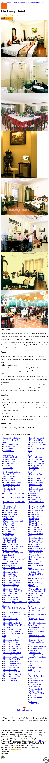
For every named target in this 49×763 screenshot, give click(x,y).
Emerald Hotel (8, 531)
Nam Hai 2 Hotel (35, 529)
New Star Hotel (35, 540)
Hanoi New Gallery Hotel (13, 657)
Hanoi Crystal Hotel (10, 597)
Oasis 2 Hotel (34, 546)
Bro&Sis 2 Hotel (9, 480)
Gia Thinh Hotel (9, 542)
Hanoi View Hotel (36, 459)
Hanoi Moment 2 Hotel (12, 648)
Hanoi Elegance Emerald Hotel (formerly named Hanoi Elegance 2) (14, 604)
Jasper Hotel (34, 493)
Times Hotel (33, 651)
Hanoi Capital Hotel (10, 587)
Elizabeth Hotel (9, 529)
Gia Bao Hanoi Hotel (11, 540)
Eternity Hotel (8, 536)
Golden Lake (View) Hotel (13, 546)
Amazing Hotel (9, 446)
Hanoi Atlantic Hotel (11, 578)
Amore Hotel (8, 449)
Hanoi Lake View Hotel (12, 631)
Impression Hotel (35, 485)
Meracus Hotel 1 (35, 523)
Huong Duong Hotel (37, 478)
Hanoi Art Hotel (9, 574)
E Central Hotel (9, 525)
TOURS (16, 2)
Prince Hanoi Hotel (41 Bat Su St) (36, 571)
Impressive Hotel (35, 487)
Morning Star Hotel (36, 527)
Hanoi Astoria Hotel (10, 576)
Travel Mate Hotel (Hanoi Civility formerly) (35, 663)
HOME (3, 2)
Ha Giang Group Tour (24, 710)
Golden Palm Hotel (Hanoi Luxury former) (13, 554)
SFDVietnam (16, 749)
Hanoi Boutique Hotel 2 (12, 583)
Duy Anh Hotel (9, 523)
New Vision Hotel (36, 542)
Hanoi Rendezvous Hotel (12, 668)
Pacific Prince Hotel (36, 561)
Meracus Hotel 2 (35, 525)
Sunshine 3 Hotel (35, 640)
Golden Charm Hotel (11, 544)
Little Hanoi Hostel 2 (37, 506)
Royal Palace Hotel (36, 627)
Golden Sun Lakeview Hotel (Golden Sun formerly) (13, 560)
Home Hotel (34, 468)
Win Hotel (33, 695)
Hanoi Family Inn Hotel (12, 612)
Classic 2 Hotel (9, 508)
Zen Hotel (33, 702)
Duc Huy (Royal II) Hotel (13, 521)
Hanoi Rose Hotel (10, 670)
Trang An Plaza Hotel (37, 655)
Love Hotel (33, 512)
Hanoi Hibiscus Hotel (11, 623)
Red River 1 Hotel (36, 595)
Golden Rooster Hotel (11, 557)
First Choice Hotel (10, 538)
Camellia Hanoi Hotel (11, 485)
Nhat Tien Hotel (35, 544)
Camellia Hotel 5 (9, 487)
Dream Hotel (8, 519)
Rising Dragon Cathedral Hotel (34, 601)
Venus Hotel (34, 682)
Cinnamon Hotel (9, 506)
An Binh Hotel (8, 451)
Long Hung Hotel (36, 510)
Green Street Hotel (10, 563)
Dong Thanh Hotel (10, 514)
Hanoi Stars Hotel (36, 442)
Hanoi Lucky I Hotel (11, 642)
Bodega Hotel (8, 474)
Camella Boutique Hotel (12, 483)
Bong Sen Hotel (9, 476)
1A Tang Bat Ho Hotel (11, 438)
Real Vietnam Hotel (36, 593)
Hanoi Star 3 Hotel (36, 440)
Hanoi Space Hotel (10, 680)
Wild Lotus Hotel (35, 691)
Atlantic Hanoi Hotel (11, 463)
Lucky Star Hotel (35, 517)
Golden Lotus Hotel (10, 551)
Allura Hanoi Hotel (10, 444)
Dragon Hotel (8, 517)
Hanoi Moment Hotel (11, 651)
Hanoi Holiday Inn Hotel (12, 629)
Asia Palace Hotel (10, 457)
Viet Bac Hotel (34, 687)
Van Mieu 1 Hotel (36, 680)
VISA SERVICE (24, 2)
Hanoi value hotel (36, 457)
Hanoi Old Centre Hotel (12, 659)
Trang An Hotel (35, 653)
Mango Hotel (34, 521)
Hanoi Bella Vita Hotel (12, 580)
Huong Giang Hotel (36, 480)
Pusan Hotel (33, 587)
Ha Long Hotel (9, 566)
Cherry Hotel (8, 491)
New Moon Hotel (36, 538)
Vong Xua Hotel (35, 689)
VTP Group (42, 741)
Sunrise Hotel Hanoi (37, 636)
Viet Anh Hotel (35, 685)
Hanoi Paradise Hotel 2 (12, 663)
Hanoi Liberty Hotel (11, 640)
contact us (10, 428)
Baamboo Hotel (9, 470)
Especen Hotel (8, 534)
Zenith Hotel (34, 704)
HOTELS (33, 2)
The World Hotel (35, 648)
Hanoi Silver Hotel (10, 678)
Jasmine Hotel (34, 491)
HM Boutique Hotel (36, 463)
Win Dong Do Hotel (37, 693)
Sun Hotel (33, 634)
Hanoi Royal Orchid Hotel (13, 672)
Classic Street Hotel (10, 510)
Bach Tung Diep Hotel (11, 472)
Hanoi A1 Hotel (9, 570)
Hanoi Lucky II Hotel (11, 644)
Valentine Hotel (35, 678)
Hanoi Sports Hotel (36, 438)
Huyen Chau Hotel (36, 483)
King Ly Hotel (34, 497)
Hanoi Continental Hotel (12, 591)
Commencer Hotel (10, 512)
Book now (5, 18)
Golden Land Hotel (10, 548)
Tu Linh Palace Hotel (37, 676)
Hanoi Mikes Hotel (10, 646)
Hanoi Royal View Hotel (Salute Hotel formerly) (12, 675)
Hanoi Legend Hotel (11, 638)
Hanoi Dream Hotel (10, 600)
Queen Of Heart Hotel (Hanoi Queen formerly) (37, 590)
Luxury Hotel (34, 519)
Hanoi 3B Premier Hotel (12, 568)
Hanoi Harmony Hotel (11, 621)
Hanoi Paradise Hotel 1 (12, 661)
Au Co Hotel (8, 468)
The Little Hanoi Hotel (37, 646)
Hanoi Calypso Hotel (11, 585)
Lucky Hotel (34, 514)
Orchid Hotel (34, 555)
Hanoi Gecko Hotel (10, 619)
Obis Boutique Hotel (37, 548)
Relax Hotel (33, 597)
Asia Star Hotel (9, 461)
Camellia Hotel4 (9, 489)
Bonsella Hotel (9, 478)
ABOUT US (9, 2)
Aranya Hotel (8, 455)
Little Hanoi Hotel (36, 508)
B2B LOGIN (40, 2)
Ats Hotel (6, 466)
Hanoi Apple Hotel (10, 572)
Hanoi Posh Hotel (10, 665)
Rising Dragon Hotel (37, 608)
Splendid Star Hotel (36, 631)
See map (31, 745)
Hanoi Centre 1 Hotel (11, 589)
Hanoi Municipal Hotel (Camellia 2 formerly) (11, 654)
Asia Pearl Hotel (9, 459)
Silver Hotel (33, 629)
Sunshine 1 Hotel (35, 638)
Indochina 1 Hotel (36, 489)
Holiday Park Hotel (36, 466)
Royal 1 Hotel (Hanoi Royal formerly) (37, 624)
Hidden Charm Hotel (37, 461)
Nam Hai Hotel (35, 531)
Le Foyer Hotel (35, 500)
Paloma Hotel (34, 563)
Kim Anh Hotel (35, 495)
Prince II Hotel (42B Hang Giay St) (36, 579)
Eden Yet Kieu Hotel (11, 527)
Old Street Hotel (35, 553)
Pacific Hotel (34, 559)
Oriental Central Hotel (37, 557)
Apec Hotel (7, 453)
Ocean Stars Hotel (36, 551)
